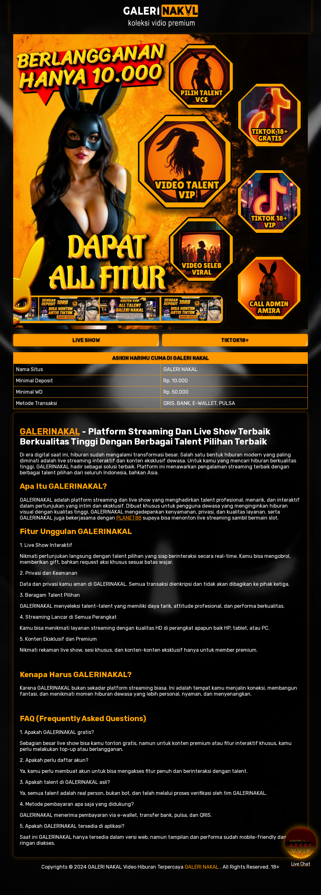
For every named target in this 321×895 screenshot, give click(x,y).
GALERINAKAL (50, 432)
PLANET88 (128, 518)
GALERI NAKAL (202, 867)
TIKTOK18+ (235, 340)
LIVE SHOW (86, 340)
